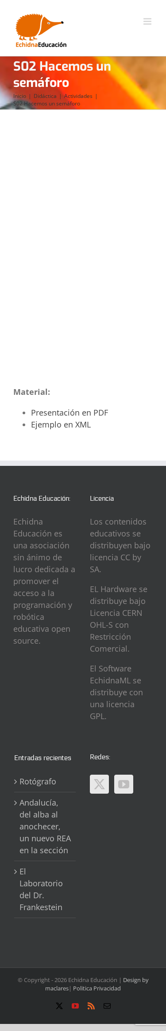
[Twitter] (99, 784)
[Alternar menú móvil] (148, 21)
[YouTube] (123, 784)
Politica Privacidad (97, 988)
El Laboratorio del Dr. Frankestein (41, 889)
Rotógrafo (37, 781)
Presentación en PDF (69, 412)
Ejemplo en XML (61, 424)
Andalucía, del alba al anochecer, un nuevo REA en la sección (45, 826)
